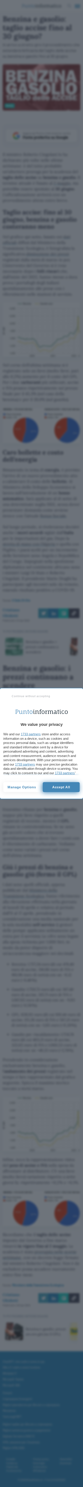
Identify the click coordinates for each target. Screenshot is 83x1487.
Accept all (61, 787)
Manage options (22, 787)
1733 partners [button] (31, 734)
